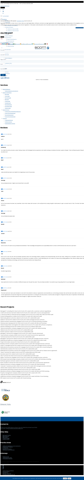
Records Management (9, 115)
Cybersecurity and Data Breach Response (13, 111)
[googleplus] (47, 44)
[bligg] (33, 44)
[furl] (7, 44)
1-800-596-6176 (4, 78)
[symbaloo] (36, 44)
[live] (22, 44)
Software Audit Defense (7, 92)
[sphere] (4, 44)
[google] (11, 44)
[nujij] (0, 44)
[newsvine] (13, 44)
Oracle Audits (7, 101)
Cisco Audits (7, 96)
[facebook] (29, 44)
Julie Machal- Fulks (20, 21)
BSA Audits (7, 94)
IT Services (5, 118)
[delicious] (6, 44)
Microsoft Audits (8, 97)
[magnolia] (20, 44)
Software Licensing (8, 121)
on (5, 134)
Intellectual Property (8, 447)
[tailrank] (25, 44)
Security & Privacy (6, 109)
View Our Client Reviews (4, 6)
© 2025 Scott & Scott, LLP (9, 474)
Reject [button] (69, 478)
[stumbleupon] (32, 44)
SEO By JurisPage (7, 473)
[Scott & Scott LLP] (6, 5)
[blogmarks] (17, 44)
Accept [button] (65, 478)
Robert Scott (6, 456)
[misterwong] (41, 44)
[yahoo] (9, 44)
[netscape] (8, 44)
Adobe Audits (6, 439)
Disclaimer (5, 472)
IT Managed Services (9, 120)
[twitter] (31, 44)
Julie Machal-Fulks (7, 457)
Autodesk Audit (8, 103)
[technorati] (5, 44)
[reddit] (14, 44)
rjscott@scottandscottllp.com (15, 428)
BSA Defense (6, 436)
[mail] (46, 44)
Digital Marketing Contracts (10, 123)
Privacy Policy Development (10, 113)
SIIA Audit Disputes (8, 104)
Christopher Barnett (7, 458)
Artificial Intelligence (6, 89)
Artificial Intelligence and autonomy (11, 91)
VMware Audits (8, 108)
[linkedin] (3, 44)
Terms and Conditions (8, 470)
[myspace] (45, 44)
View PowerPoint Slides (80, 27)
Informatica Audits (8, 106)
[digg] (2, 44)
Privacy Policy (6, 471)
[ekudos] (1, 44)
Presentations (4, 19)
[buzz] (44, 44)
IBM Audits (7, 99)
